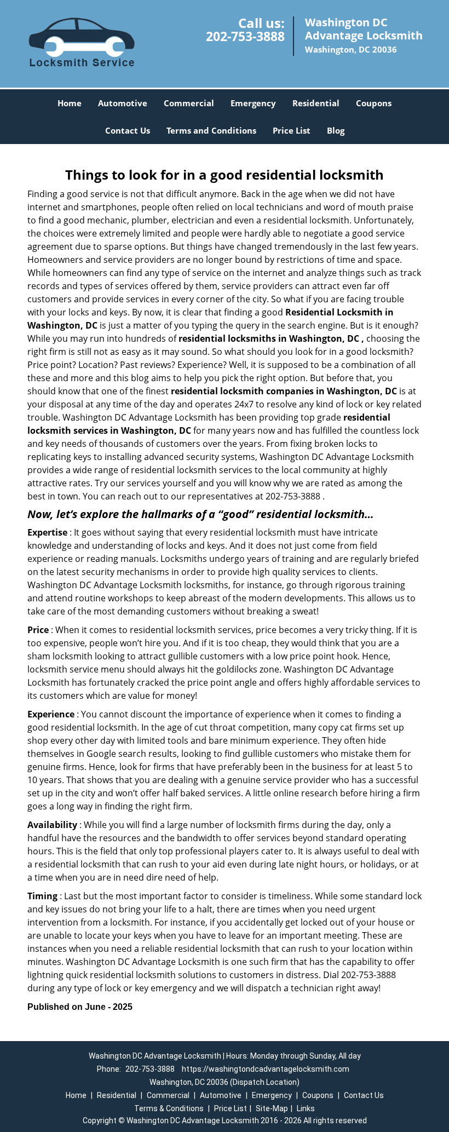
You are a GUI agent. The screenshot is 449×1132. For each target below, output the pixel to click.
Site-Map (272, 1108)
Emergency (253, 102)
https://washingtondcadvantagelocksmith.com (265, 1069)
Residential (315, 102)
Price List (291, 130)
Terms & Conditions (169, 1108)
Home (69, 102)
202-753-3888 (245, 36)
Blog (335, 130)
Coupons (374, 102)
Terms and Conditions (211, 130)
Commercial (189, 102)
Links (306, 1108)
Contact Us (127, 130)
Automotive (122, 102)
